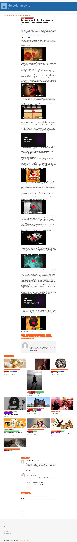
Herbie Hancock (24, 336)
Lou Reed (30, 336)
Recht (4, 526)
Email (22, 511)
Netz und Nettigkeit (55, 372)
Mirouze (46, 336)
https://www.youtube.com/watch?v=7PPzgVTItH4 (47, 272)
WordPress (17, 540)
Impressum (5, 534)
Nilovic (51, 336)
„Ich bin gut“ (30, 432)
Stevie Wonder (31, 338)
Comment (22, 498)
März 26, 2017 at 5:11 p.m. (35, 460)
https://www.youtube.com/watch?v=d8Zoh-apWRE (35, 484)
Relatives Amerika (31, 411)
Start (4, 523)
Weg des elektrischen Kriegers (11, 414)
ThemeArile (27, 540)
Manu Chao (36, 336)
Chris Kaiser (7, 374)
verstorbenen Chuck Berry (47, 465)
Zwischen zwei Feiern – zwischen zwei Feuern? (61, 433)
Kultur (5, 529)
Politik (5, 524)
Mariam (41, 336)
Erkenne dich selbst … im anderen (11, 452)
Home (5, 15)
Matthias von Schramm (8, 435)
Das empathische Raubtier (33, 393)
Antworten (28, 470)
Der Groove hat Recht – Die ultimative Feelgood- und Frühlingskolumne (18, 15)
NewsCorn (21, 540)
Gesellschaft (6, 528)
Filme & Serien (6, 531)
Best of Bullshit (54, 413)
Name (22, 506)
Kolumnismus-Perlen (7, 533)
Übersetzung (6, 372)
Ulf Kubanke (24, 24)
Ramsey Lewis (24, 338)
